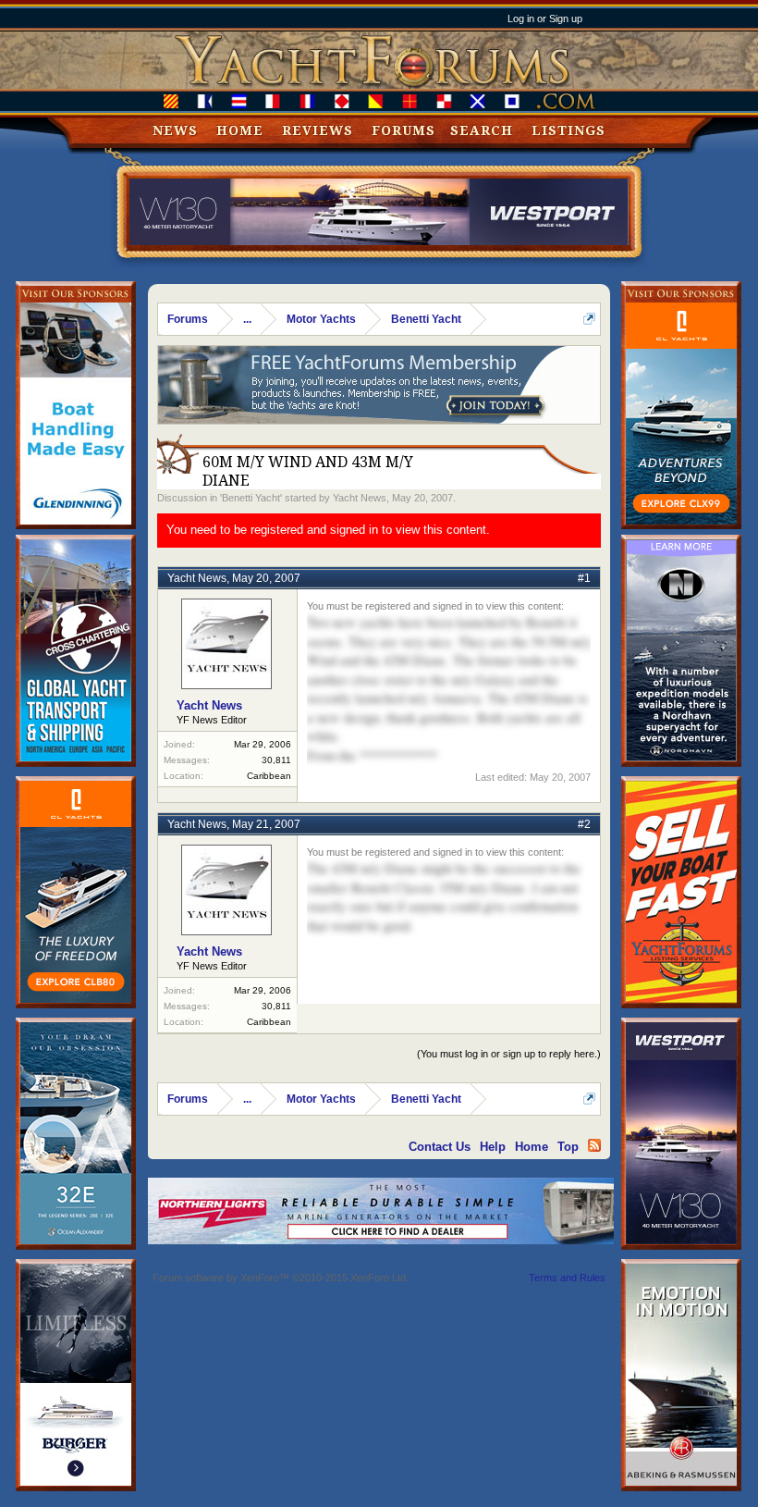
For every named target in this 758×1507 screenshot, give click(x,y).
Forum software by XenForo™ (281, 1277)
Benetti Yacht (251, 497)
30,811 (276, 760)
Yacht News (359, 497)
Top (568, 1147)
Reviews (317, 130)
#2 (584, 824)
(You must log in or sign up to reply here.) (509, 1053)
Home (239, 130)
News (175, 130)
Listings (568, 130)
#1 (584, 578)
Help (493, 1147)
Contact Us (440, 1147)
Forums (403, 130)
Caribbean (269, 776)
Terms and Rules (567, 1277)
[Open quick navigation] (589, 319)
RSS (594, 1145)
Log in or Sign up (544, 18)
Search (481, 130)
